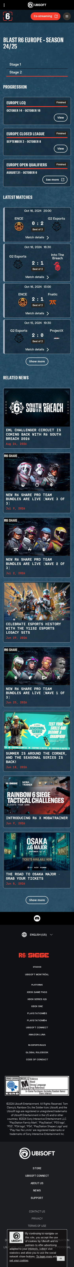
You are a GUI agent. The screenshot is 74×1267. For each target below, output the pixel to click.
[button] (37, 224)
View (60, 117)
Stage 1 (15, 64)
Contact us (37, 1211)
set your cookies (18, 1260)
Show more (37, 361)
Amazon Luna (37, 1034)
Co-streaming (43, 16)
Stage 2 (15, 72)
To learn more (44, 1256)
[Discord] (37, 918)
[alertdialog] (37, 1248)
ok (61, 1258)
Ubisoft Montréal (37, 974)
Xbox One (37, 1006)
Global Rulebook (37, 1052)
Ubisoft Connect (37, 1175)
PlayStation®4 (37, 1020)
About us (37, 1183)
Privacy (37, 1218)
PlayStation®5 (37, 1013)
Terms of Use (37, 1226)
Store (37, 1168)
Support (37, 1198)
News (37, 1190)
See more (52, 179)
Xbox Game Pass (37, 992)
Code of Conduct (37, 1059)
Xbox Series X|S (37, 999)
